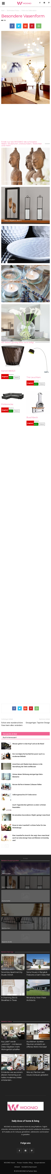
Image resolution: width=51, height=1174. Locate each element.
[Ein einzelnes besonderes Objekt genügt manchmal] (6, 817)
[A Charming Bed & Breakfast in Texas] (13, 987)
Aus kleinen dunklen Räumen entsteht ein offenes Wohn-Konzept (36, 1044)
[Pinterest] (49, 2)
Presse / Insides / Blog (24, 1163)
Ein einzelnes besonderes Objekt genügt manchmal (31, 815)
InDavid (17, 1167)
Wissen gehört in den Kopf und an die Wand (28, 744)
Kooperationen (39, 1163)
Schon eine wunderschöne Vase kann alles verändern (12, 724)
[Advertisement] (25, 122)
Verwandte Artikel (10, 734)
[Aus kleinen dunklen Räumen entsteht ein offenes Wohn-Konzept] (38, 1031)
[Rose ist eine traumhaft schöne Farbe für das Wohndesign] (6, 827)
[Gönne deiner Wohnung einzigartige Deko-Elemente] (6, 776)
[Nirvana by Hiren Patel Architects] (38, 987)
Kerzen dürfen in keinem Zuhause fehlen (27, 784)
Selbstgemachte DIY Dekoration (24, 795)
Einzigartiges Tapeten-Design (38, 723)
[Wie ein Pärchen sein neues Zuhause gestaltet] (38, 1062)
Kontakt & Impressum (29, 1167)
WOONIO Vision (9, 1163)
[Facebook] (40, 2)
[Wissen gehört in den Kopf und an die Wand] (6, 746)
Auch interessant (10, 737)
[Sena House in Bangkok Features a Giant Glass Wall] (38, 962)
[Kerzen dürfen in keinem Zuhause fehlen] (6, 786)
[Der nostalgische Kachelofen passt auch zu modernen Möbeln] (6, 756)
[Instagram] (44, 2)
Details (16, 377)
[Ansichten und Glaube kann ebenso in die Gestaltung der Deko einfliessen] (6, 766)
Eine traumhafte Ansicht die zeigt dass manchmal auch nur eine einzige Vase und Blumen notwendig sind (30, 837)
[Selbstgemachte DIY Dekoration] (6, 796)
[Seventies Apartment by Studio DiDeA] (13, 962)
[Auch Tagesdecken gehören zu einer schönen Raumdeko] (6, 807)
